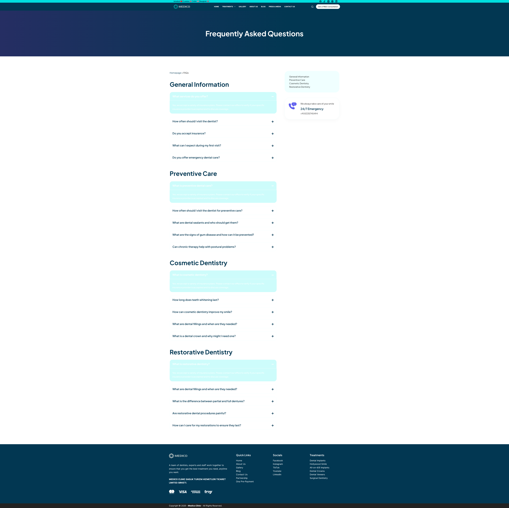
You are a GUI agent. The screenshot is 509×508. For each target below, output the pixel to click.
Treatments (227, 7)
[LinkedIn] (336, 1)
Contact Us (289, 7)
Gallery (242, 7)
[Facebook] (320, 1)
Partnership (242, 478)
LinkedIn (277, 474)
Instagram (278, 464)
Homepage (175, 72)
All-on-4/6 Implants (319, 467)
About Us (253, 7)
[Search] (312, 7)
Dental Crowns (317, 471)
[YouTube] (328, 1)
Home (216, 7)
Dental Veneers (317, 474)
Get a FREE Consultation (328, 7)
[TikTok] (324, 1)
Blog (263, 7)
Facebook (278, 460)
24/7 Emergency (312, 109)
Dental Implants (317, 460)
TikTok (276, 467)
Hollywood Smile (318, 464)
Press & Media (275, 7)
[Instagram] (332, 1)
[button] (223, 96)
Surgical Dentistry (319, 478)
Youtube (277, 471)
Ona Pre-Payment (245, 481)
